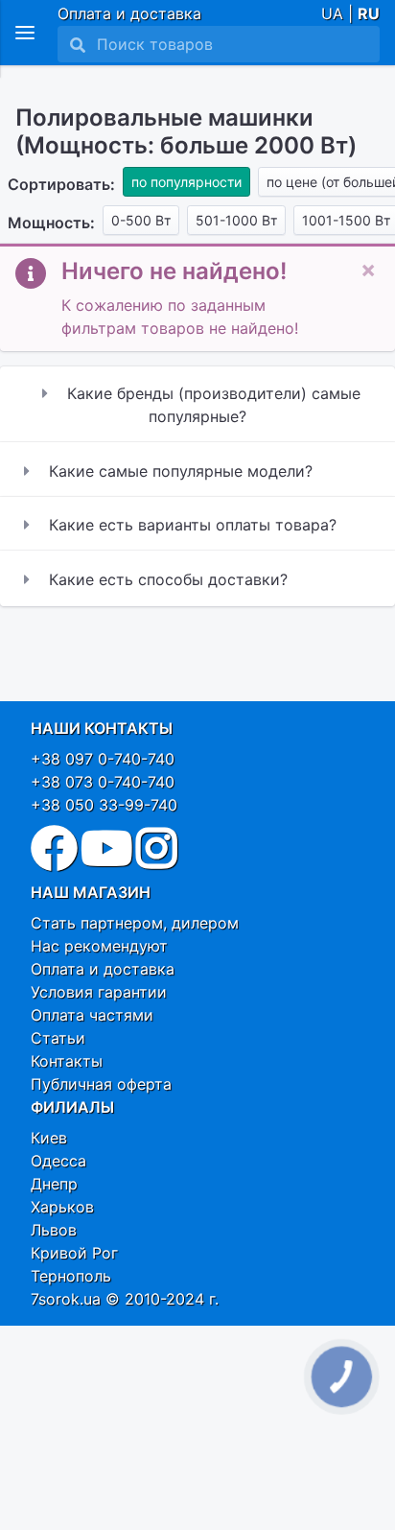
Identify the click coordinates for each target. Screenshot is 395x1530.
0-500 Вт (141, 220)
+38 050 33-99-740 (104, 804)
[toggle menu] (25, 32)
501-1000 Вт (236, 220)
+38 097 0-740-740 (102, 758)
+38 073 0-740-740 (102, 781)
